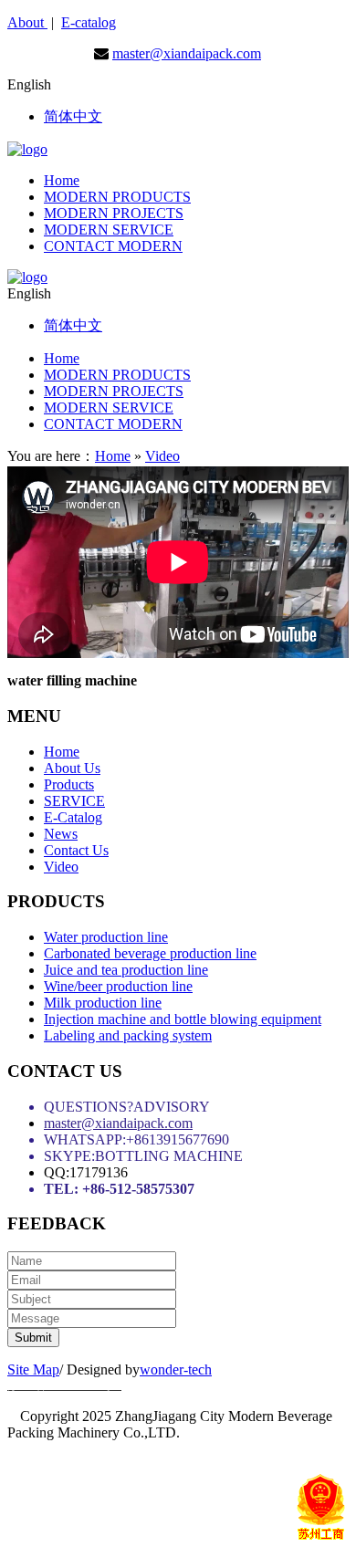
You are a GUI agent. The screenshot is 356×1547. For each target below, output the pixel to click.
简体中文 (73, 116)
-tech (197, 1369)
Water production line (106, 937)
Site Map (33, 1369)
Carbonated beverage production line (150, 953)
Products (69, 784)
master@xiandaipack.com (186, 53)
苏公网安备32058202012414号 (186, 1463)
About (27, 22)
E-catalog (88, 22)
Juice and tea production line (126, 969)
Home (113, 456)
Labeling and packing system (128, 1035)
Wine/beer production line (118, 986)
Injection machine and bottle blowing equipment (182, 1019)
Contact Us (76, 850)
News (61, 833)
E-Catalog (73, 817)
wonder (161, 1369)
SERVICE (74, 801)
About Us (72, 768)
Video (162, 456)
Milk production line (103, 1002)
